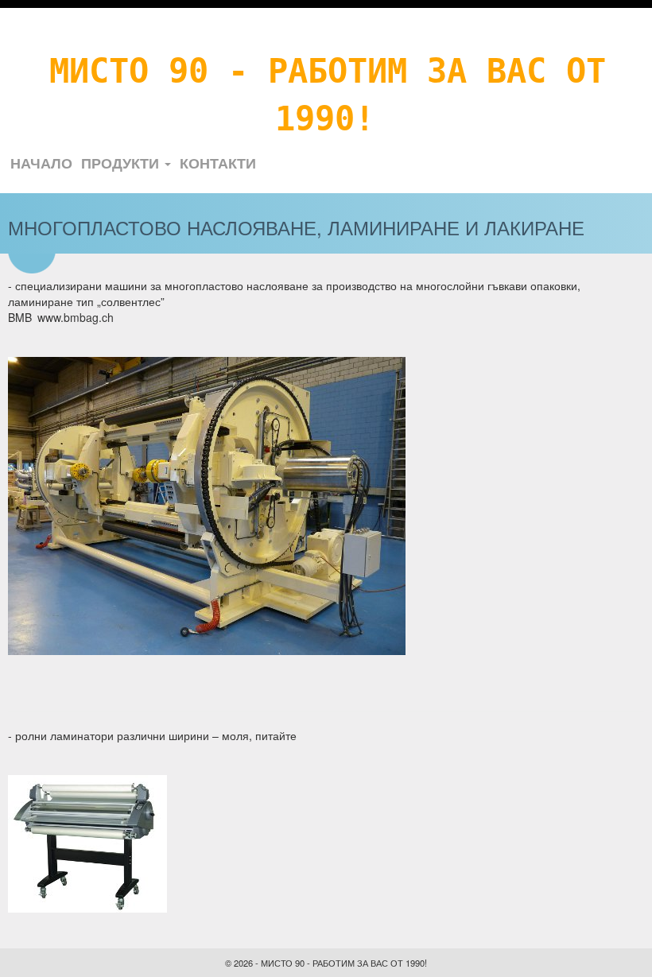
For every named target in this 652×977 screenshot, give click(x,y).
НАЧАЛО (41, 163)
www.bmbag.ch (75, 317)
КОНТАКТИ (218, 163)
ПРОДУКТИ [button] (122, 163)
